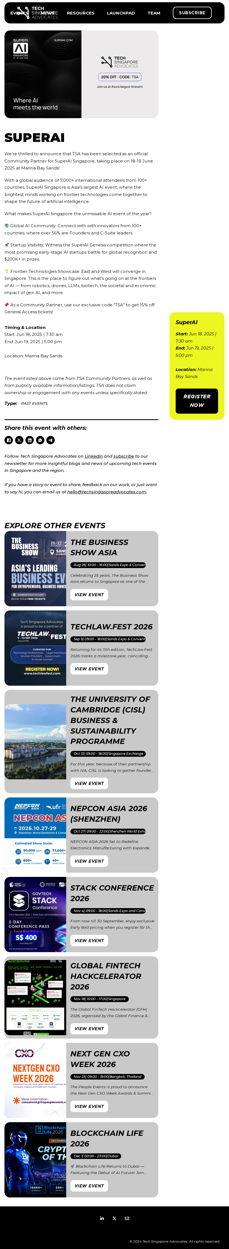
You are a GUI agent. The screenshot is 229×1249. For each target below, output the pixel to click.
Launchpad (121, 13)
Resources (80, 13)
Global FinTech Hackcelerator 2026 (105, 976)
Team (153, 13)
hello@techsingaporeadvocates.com (106, 491)
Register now (196, 401)
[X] (19, 440)
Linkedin (94, 456)
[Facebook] (8, 440)
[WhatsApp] (40, 440)
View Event (89, 594)
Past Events (34, 403)
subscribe (123, 456)
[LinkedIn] (29, 440)
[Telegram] (50, 440)
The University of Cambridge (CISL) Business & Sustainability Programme (110, 720)
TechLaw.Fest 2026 (111, 626)
